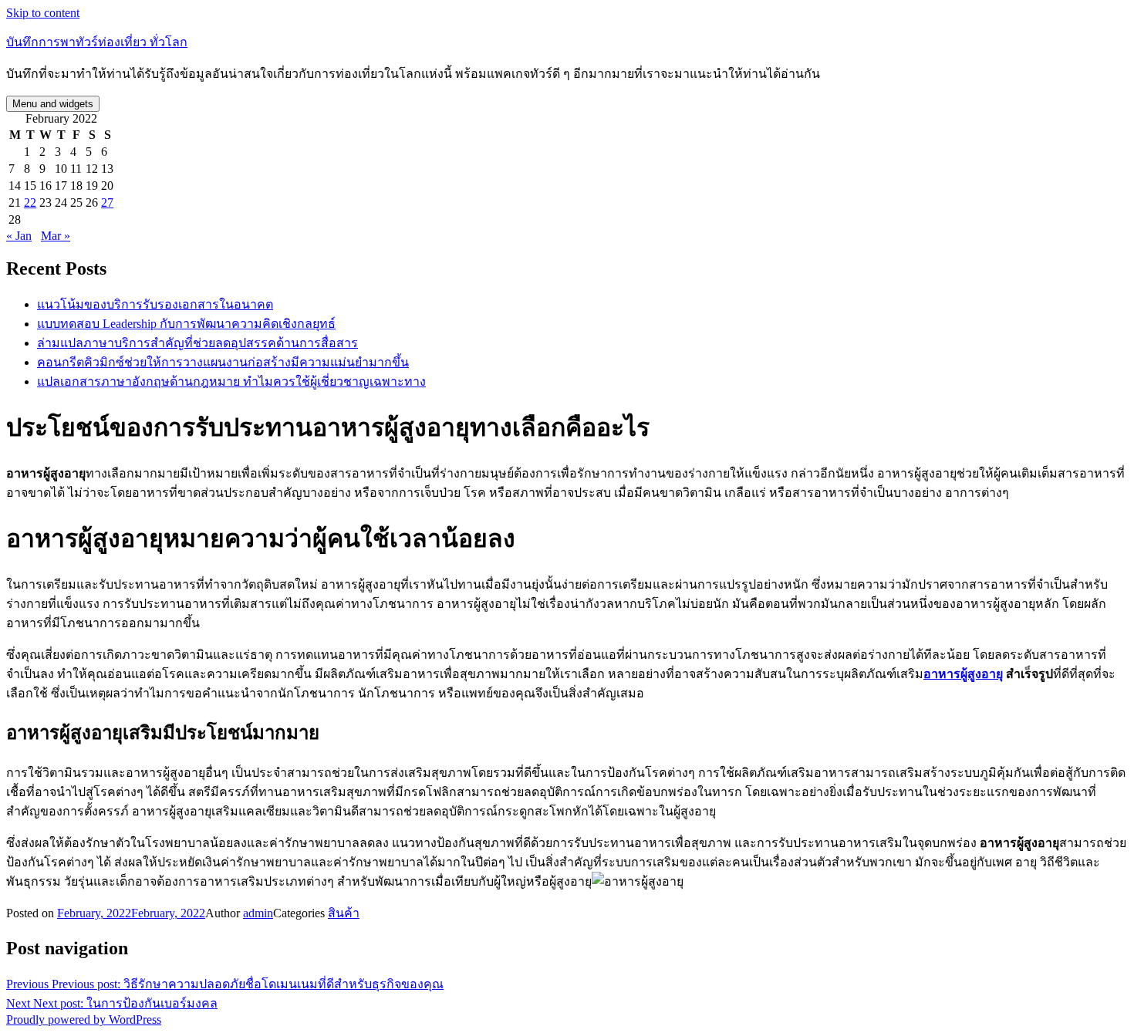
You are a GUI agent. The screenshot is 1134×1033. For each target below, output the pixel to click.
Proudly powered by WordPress (83, 1019)
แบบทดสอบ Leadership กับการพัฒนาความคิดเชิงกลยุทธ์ (186, 323)
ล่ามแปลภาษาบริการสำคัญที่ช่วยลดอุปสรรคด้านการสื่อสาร (197, 342)
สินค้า (343, 913)
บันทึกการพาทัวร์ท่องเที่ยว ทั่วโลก (96, 42)
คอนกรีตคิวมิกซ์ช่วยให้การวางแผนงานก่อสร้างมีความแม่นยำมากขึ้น (223, 362)
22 (30, 202)
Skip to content (42, 12)
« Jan (19, 235)
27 (107, 202)
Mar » (55, 235)
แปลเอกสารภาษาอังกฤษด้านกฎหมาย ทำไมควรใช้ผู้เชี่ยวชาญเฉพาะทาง (231, 381)
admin (258, 913)
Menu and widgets (52, 104)
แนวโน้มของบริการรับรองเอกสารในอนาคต (155, 304)
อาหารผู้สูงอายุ (963, 673)
